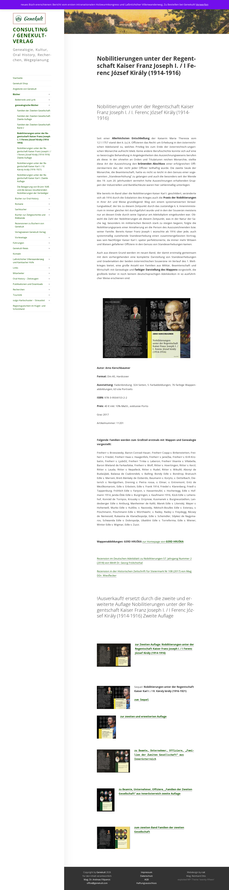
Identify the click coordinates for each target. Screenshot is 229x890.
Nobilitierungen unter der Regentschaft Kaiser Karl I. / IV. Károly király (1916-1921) (32, 166)
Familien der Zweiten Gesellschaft (33, 110)
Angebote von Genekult (24, 88)
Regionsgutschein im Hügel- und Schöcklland (29, 307)
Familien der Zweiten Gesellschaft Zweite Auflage (33, 118)
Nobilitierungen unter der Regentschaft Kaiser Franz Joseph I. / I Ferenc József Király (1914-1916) (33, 138)
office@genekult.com (97, 883)
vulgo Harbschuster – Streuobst (29, 300)
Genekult (101, 872)
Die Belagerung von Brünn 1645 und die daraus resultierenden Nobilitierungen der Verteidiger (33, 190)
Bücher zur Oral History (27, 198)
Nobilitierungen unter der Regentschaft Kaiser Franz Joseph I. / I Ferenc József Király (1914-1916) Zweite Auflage (34, 153)
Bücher (16, 94)
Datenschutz (146, 876)
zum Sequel (141, 699)
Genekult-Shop (20, 83)
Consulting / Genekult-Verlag (30, 35)
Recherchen (19, 289)
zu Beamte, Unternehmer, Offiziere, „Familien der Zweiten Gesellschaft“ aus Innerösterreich (164, 754)
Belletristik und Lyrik (25, 99)
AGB (146, 879)
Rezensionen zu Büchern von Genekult (29, 225)
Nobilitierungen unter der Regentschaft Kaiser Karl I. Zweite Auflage (32, 178)
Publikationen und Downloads (28, 284)
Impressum (146, 872)
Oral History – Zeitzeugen (25, 278)
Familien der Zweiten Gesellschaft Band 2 (33, 126)
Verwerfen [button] (202, 4)
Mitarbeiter (18, 273)
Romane (19, 204)
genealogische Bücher (26, 105)
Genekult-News (20, 248)
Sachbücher (21, 209)
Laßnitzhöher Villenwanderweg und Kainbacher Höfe (28, 261)
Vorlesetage (21, 237)
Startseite (18, 78)
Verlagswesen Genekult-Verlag (30, 232)
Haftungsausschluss (146, 883)
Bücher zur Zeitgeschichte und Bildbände (30, 216)
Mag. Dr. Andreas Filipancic (97, 879)
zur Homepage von (163, 541)
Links (15, 267)
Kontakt (17, 253)
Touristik (17, 294)
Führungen (18, 242)
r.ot (203, 872)
